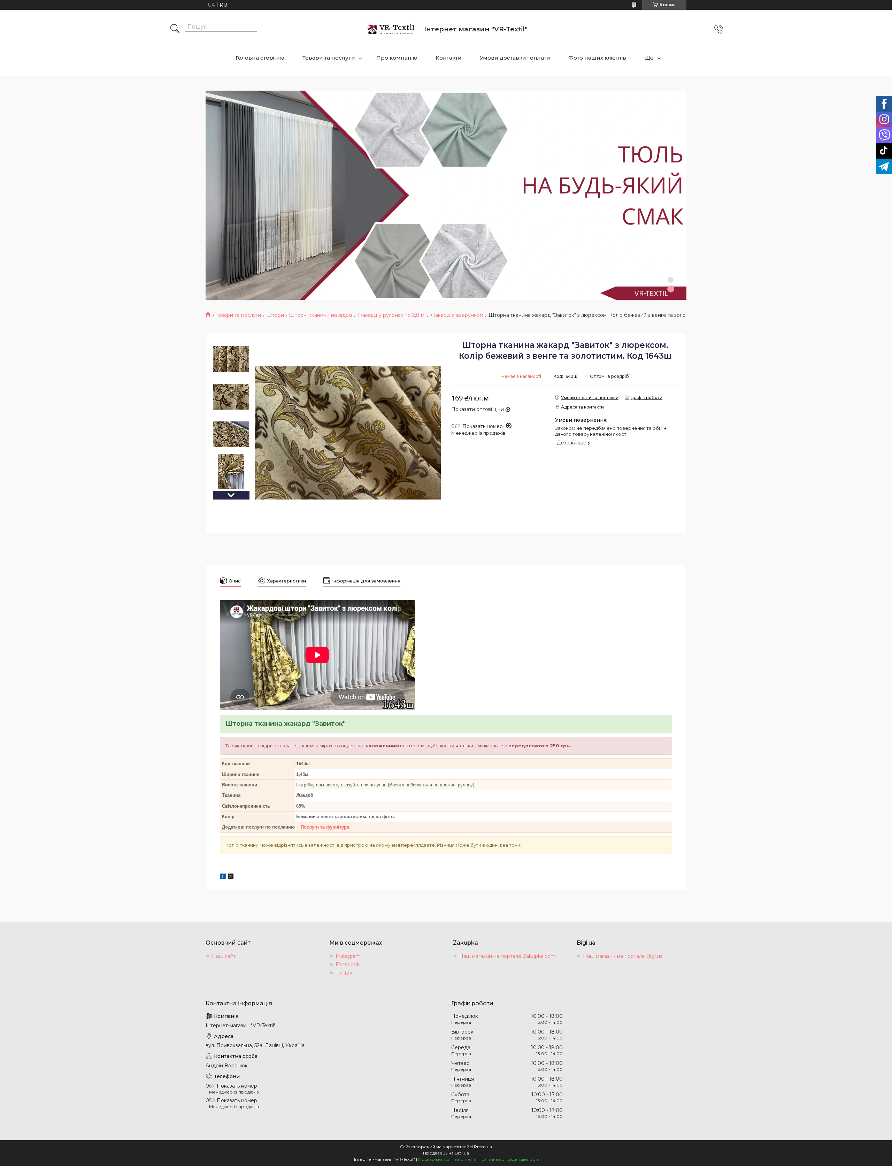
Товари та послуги (328, 57)
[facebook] (223, 877)
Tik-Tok (344, 973)
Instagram (348, 956)
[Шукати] (175, 29)
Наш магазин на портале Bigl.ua (623, 956)
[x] (230, 877)
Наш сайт (224, 956)
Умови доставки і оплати (515, 57)
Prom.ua (483, 1146)
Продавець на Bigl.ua (446, 1153)
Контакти (449, 57)
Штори (275, 315)
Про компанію (396, 57)
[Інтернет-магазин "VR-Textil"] (391, 29)
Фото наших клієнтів (597, 57)
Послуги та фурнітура (325, 827)
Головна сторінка (260, 57)
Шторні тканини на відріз (320, 315)
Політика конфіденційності (508, 1159)
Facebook (348, 964)
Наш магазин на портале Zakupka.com (507, 956)
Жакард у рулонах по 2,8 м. (391, 315)
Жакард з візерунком (456, 315)
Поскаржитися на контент (446, 1159)
